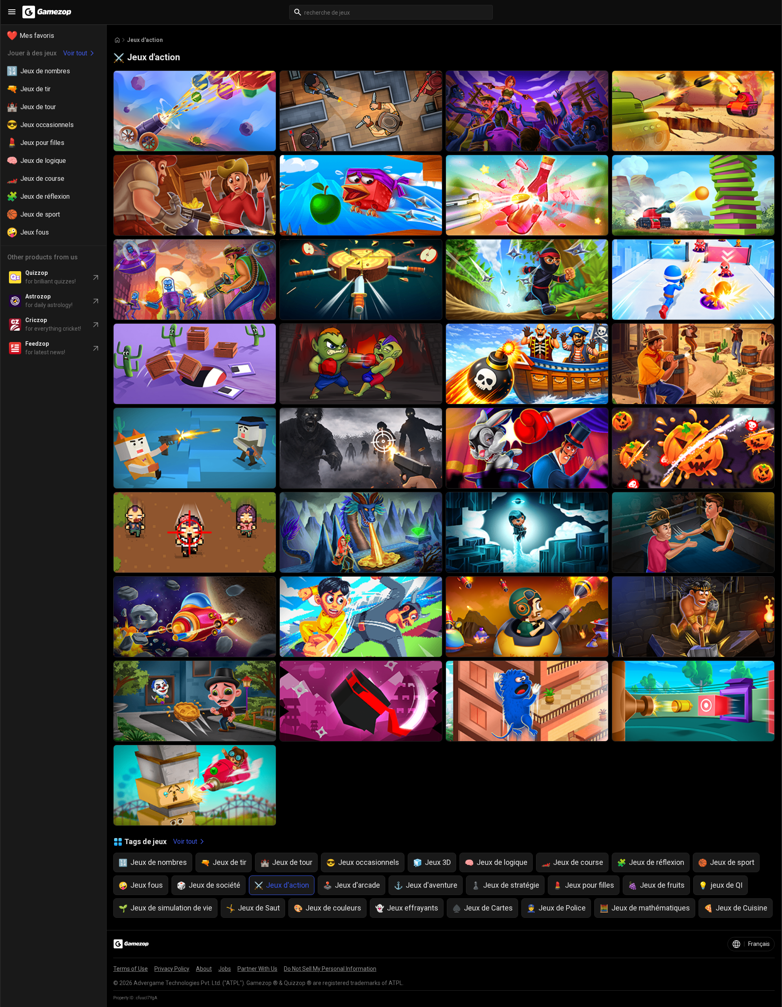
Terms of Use (130, 968)
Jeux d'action (145, 40)
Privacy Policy (171, 968)
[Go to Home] (117, 40)
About (204, 968)
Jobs (224, 968)
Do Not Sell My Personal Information (330, 968)
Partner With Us (257, 968)
